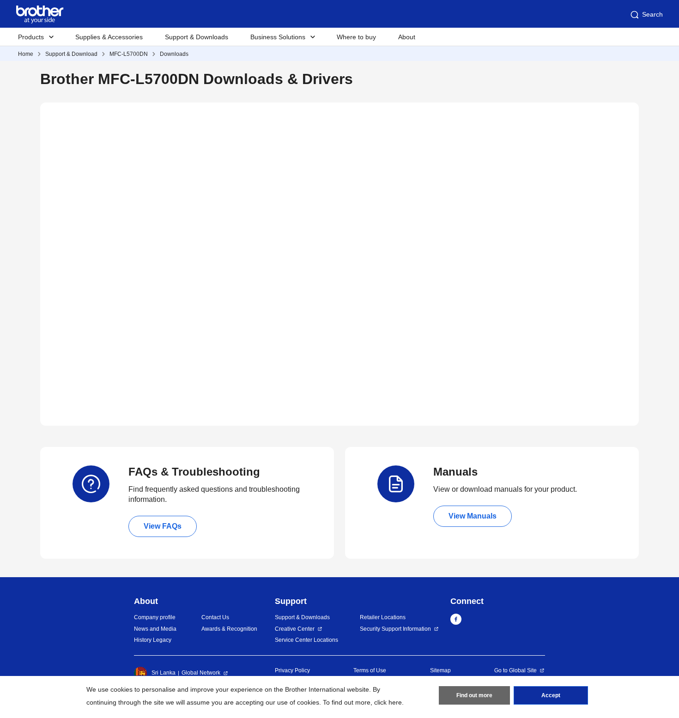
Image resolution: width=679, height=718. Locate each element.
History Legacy (152, 640)
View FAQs (163, 526)
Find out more (474, 695)
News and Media (155, 629)
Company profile (155, 617)
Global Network (201, 673)
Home (25, 54)
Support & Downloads (196, 37)
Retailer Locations (383, 617)
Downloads (174, 54)
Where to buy (356, 37)
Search (652, 14)
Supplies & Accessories (109, 37)
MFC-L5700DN (128, 54)
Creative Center (295, 629)
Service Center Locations (306, 640)
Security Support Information (395, 629)
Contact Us (215, 617)
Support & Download (71, 54)
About (406, 37)
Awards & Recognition (229, 629)
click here (388, 702)
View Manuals (473, 516)
